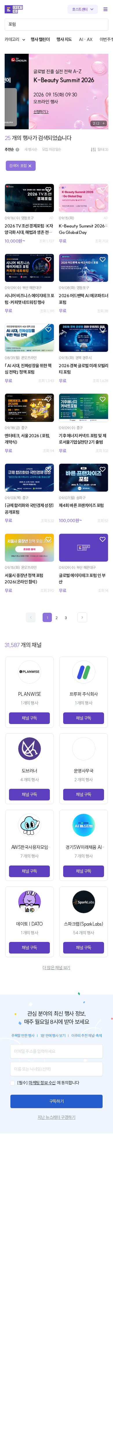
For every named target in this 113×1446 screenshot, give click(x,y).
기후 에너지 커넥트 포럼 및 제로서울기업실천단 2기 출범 (82, 439)
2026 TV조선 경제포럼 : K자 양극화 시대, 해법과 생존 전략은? (29, 229)
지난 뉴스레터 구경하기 (56, 1117)
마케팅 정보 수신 (42, 1082)
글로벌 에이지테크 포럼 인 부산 (82, 579)
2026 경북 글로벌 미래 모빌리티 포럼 (83, 369)
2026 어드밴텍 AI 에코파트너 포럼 (83, 299)
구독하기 (56, 1101)
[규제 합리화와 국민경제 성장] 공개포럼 (29, 509)
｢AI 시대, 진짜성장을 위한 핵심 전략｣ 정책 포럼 (28, 369)
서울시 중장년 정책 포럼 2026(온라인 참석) (24, 579)
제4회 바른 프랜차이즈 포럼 (81, 505)
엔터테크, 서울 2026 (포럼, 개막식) (27, 439)
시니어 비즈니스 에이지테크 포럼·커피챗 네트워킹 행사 (29, 299)
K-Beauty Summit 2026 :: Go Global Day (83, 229)
